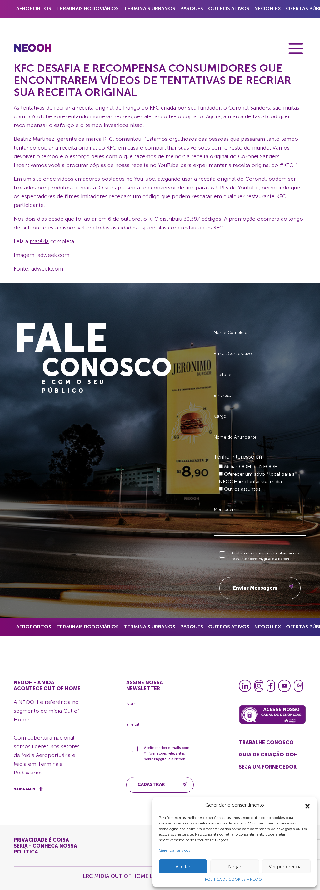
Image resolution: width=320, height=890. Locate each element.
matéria (39, 241)
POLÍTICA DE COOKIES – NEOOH (235, 879)
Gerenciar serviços (174, 850)
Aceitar (183, 866)
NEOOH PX (267, 9)
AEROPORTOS (33, 9)
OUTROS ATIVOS (228, 9)
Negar (234, 866)
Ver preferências (286, 866)
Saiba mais (24, 789)
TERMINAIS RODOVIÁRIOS (87, 9)
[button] (307, 805)
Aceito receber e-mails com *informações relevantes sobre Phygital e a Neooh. (166, 753)
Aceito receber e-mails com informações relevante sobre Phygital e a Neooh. (265, 556)
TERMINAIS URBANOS (149, 9)
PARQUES (191, 9)
